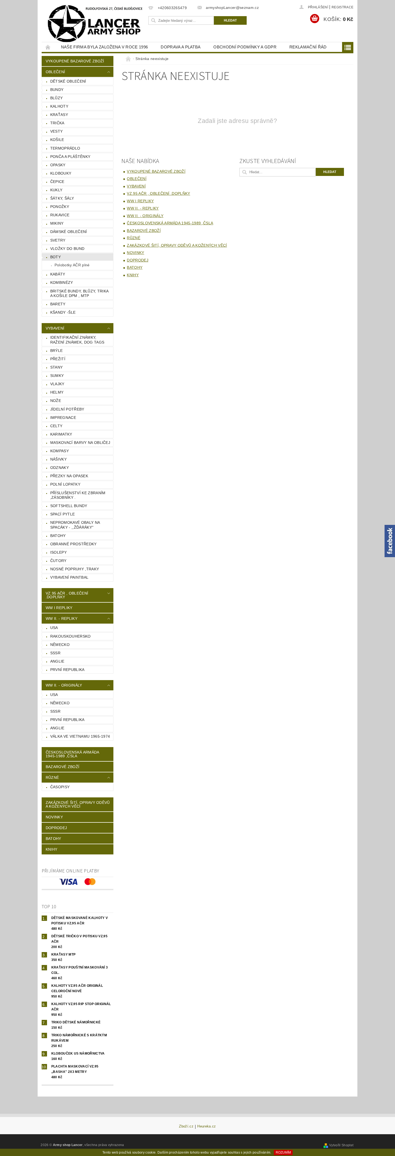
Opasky (58, 165)
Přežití (57, 359)
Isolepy (58, 552)
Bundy (57, 89)
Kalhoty (59, 106)
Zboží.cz (186, 1126)
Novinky (54, 817)
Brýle (56, 350)
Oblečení (55, 72)
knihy (52, 849)
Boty (55, 257)
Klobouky (60, 173)
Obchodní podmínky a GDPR (244, 47)
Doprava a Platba (180, 47)
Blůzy (56, 98)
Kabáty (57, 274)
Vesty (56, 131)
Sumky (57, 375)
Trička (57, 123)
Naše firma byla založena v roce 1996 (104, 47)
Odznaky (59, 467)
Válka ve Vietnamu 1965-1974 (80, 736)
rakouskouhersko (70, 636)
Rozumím (283, 1152)
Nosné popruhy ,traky (74, 569)
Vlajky (57, 384)
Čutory (58, 560)
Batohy (58, 535)
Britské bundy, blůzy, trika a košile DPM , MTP (79, 293)
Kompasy (59, 451)
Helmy (57, 392)
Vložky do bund (67, 248)
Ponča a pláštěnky (70, 156)
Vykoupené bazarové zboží (75, 61)
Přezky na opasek (69, 476)
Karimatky (61, 434)
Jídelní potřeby (67, 409)
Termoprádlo (65, 148)
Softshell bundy (68, 506)
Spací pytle (62, 514)
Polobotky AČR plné (72, 265)
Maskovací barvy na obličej (80, 442)
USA (54, 627)
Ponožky (59, 206)
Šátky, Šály (62, 198)
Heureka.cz (206, 1126)
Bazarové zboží (62, 767)
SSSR (55, 653)
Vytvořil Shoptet (341, 1145)
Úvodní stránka (48, 47)
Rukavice (60, 215)
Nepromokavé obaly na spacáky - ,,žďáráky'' (75, 524)
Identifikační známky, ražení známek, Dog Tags (77, 339)
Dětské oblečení (68, 81)
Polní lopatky (65, 484)
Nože (55, 400)
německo (60, 644)
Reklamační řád (307, 47)
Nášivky (58, 459)
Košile (57, 139)
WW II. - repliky (61, 618)
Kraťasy (59, 114)
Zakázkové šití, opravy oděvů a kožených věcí (78, 804)
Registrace (342, 7)
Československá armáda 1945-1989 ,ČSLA (72, 754)
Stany (56, 367)
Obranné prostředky (73, 544)
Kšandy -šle (63, 312)
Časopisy (60, 787)
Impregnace (63, 417)
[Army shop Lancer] (94, 24)
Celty (56, 426)
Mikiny (57, 223)
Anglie (57, 661)
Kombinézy (61, 282)
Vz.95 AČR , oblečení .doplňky (67, 595)
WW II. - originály (64, 685)
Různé (52, 777)
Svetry (58, 240)
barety (58, 304)
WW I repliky (59, 608)
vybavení (55, 328)
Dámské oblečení (68, 231)
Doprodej (56, 828)
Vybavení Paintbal (69, 577)
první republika (67, 669)
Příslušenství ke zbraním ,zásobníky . (78, 495)
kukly (56, 190)
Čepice (57, 181)
